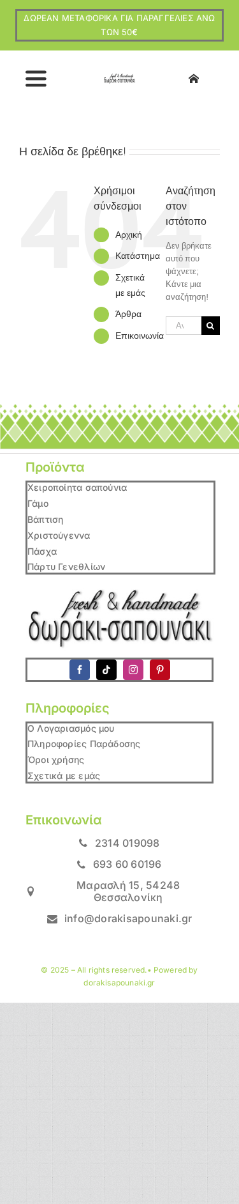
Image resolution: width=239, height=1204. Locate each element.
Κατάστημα (137, 255)
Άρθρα (128, 314)
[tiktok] (106, 670)
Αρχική (128, 234)
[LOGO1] (119, 77)
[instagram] (133, 670)
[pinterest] (160, 670)
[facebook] (79, 670)
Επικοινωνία (139, 335)
